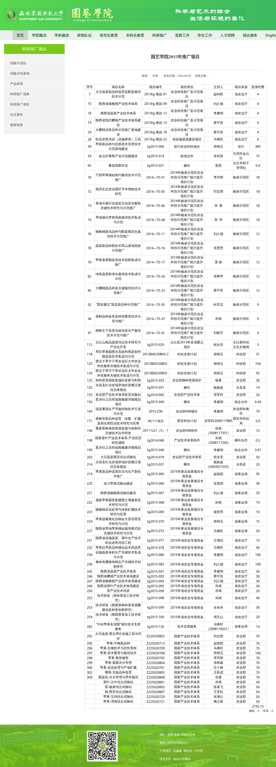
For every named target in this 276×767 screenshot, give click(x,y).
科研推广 (159, 35)
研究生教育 (109, 35)
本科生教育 (135, 35)
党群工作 (182, 35)
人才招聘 (227, 35)
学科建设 (62, 35)
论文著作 (16, 114)
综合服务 (250, 35)
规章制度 (16, 125)
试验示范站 (18, 63)
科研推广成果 (19, 94)
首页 (20, 35)
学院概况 (39, 35)
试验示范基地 (19, 73)
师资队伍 (84, 35)
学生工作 (205, 35)
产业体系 (16, 83)
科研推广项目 (19, 104)
